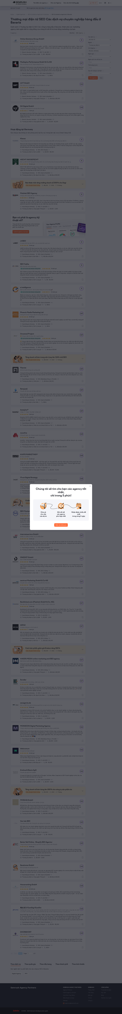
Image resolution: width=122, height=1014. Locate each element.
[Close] (90, 486)
